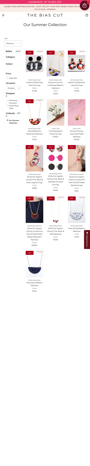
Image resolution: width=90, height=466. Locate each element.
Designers (10, 94)
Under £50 (13, 78)
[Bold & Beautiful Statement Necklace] (34, 112)
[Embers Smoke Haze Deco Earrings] (34, 64)
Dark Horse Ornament (13, 101)
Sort (6, 38)
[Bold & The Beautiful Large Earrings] (76, 64)
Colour (9, 64)
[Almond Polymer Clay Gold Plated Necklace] (76, 112)
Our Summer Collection (14, 121)
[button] (13, 43)
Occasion (10, 83)
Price (8, 73)
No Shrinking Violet (13, 107)
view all (18, 51)
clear (18, 113)
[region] (45, 2)
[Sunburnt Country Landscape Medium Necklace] (55, 64)
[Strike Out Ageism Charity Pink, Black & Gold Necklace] (55, 209)
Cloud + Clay (56, 128)
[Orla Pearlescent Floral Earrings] (55, 112)
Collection (10, 114)
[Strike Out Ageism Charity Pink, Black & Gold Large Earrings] (34, 158)
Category (10, 57)
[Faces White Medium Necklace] (76, 209)
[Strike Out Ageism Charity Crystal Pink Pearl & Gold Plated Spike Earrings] (76, 158)
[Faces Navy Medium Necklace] (34, 264)
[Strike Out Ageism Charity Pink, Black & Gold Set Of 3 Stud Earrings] (55, 158)
